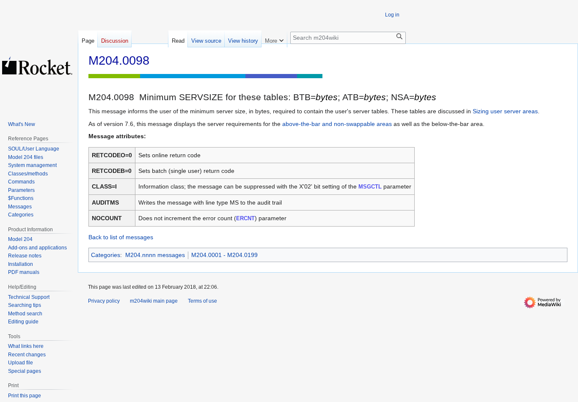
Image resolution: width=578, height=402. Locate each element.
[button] (274, 38)
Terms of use (202, 301)
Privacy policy (104, 301)
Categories (105, 255)
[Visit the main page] (37, 65)
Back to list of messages (120, 237)
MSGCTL (370, 186)
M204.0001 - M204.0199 (224, 255)
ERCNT (245, 218)
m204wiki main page (154, 301)
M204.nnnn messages (155, 255)
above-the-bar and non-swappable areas (337, 123)
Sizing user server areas (505, 111)
